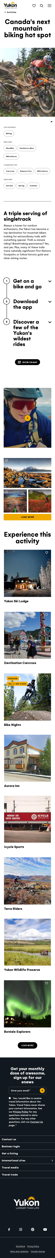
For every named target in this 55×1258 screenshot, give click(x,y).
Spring (21, 185)
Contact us (9, 1139)
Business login (11, 1146)
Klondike (10, 148)
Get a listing (10, 1153)
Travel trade (10, 1174)
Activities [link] (11, 12)
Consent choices (38, 1251)
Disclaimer (20, 1246)
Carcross (10, 171)
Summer (33, 185)
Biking (9, 133)
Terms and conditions (19, 1251)
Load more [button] (27, 1045)
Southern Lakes (27, 148)
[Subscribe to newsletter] (42, 1090)
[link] (10, 5)
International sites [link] (13, 1160)
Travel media (10, 1167)
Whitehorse (11, 156)
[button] (34, 5)
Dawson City (26, 171)
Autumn (9, 185)
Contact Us (36, 1121)
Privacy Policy (20, 1111)
